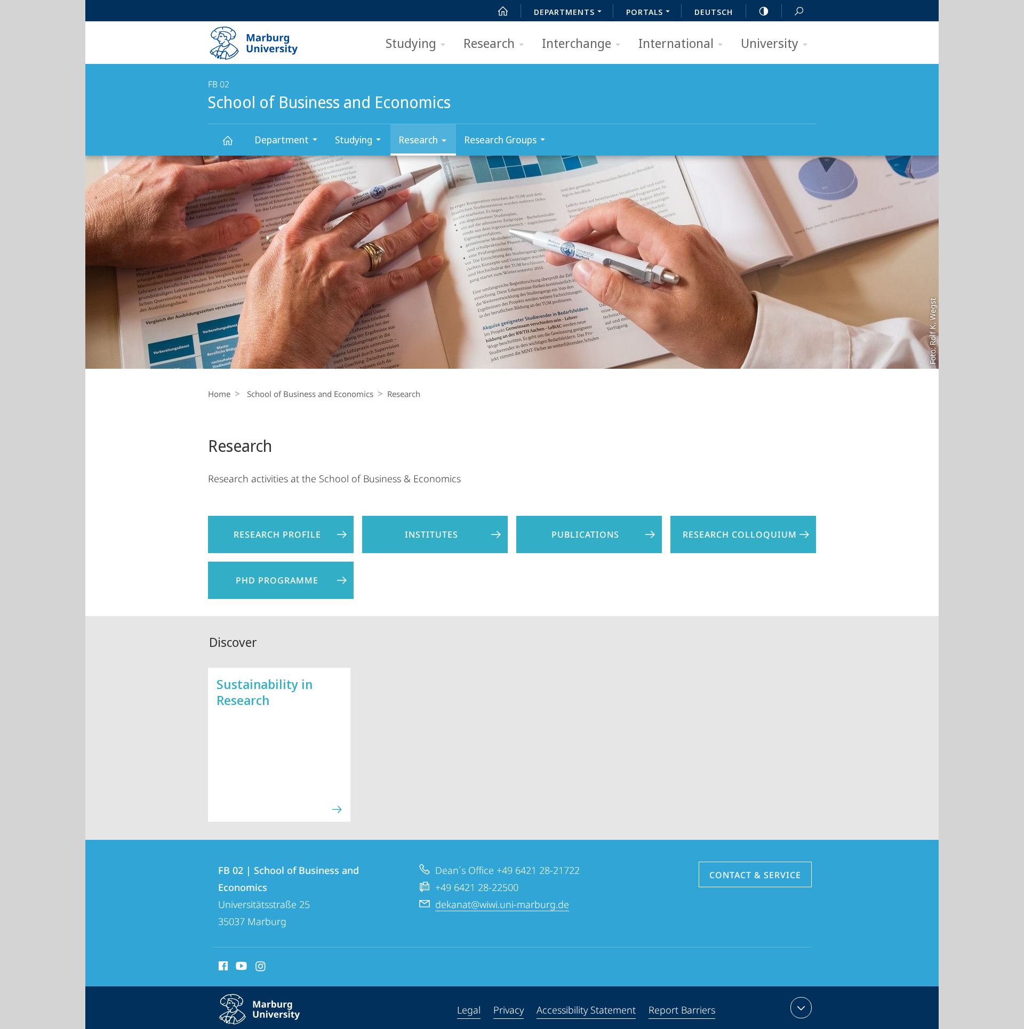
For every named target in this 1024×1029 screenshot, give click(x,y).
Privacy (508, 1009)
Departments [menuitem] (564, 11)
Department (281, 139)
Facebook (222, 967)
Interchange (576, 43)
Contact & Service (755, 875)
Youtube (240, 967)
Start (503, 10)
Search (799, 10)
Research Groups (500, 139)
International (676, 43)
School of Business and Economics (227, 140)
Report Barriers (682, 1009)
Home (219, 393)
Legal (469, 1009)
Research (489, 43)
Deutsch (713, 11)
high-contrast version (763, 10)
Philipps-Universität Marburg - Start (274, 39)
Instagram (261, 967)
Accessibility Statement (586, 1009)
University (769, 43)
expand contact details (801, 1007)
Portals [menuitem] (644, 11)
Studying (411, 43)
